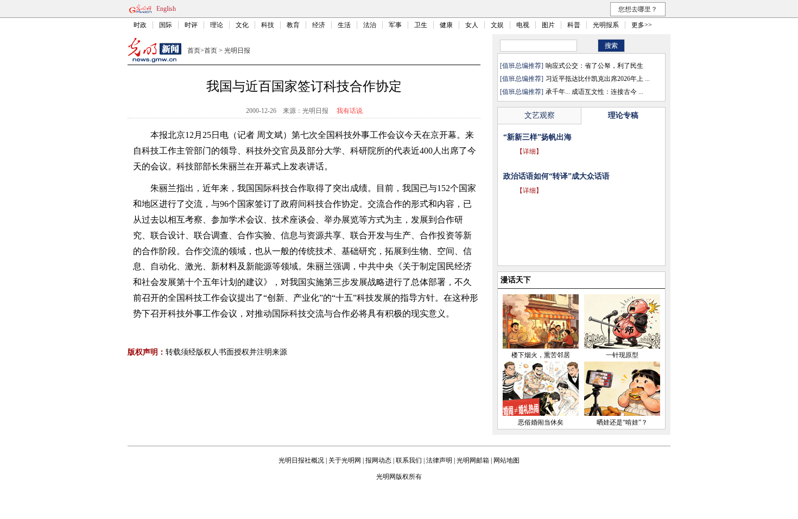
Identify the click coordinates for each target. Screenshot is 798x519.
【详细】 (529, 151)
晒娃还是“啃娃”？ (622, 422)
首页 (193, 50)
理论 (216, 25)
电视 (522, 25)
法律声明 (439, 460)
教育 (293, 25)
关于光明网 (344, 460)
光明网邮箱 (473, 460)
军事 (395, 25)
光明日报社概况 (301, 460)
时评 (191, 25)
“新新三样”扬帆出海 (537, 137)
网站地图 (506, 460)
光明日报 (237, 50)
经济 (318, 25)
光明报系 (606, 25)
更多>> (641, 25)
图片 (548, 25)
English (166, 8)
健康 (446, 25)
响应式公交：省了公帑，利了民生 (594, 65)
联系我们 (409, 460)
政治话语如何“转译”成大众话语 (556, 176)
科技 (267, 25)
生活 (344, 25)
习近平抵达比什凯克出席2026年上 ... (598, 79)
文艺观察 (539, 115)
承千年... (558, 92)
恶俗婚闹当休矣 (540, 422)
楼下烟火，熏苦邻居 (540, 355)
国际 (165, 25)
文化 (242, 25)
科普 (573, 25)
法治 (369, 25)
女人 (471, 25)
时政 (140, 25)
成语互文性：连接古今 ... (607, 92)
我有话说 (350, 111)
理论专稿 (623, 115)
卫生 (420, 25)
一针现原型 (622, 355)
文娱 (497, 25)
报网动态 (378, 460)
